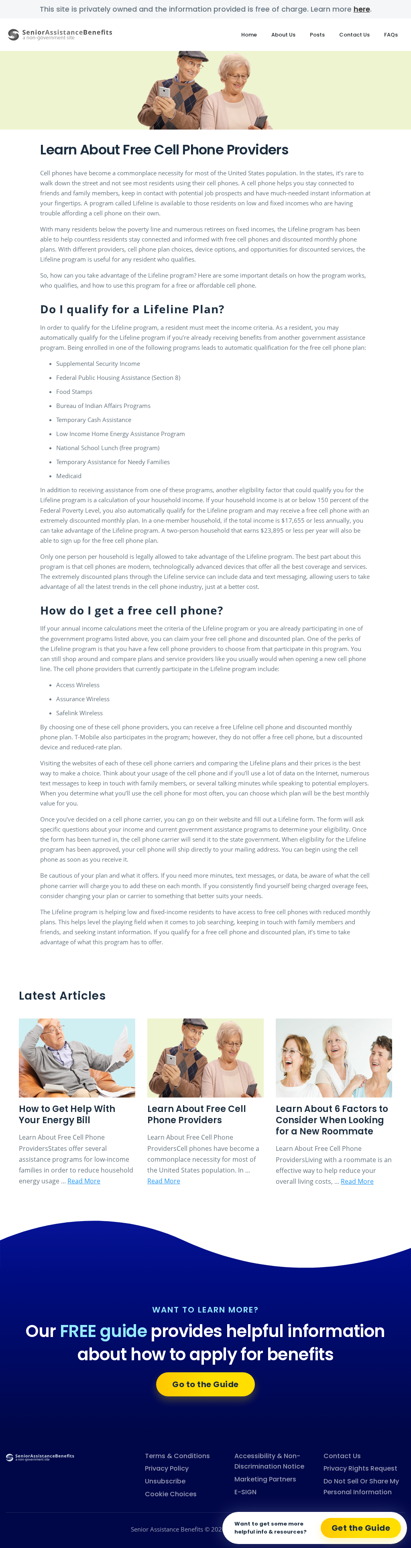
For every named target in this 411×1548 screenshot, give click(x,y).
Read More (83, 1181)
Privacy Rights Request (360, 1468)
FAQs (391, 35)
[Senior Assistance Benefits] (40, 1457)
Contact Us (354, 35)
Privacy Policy (167, 1468)
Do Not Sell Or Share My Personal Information (361, 1487)
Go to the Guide (205, 1384)
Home (249, 35)
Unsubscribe (165, 1481)
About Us (283, 35)
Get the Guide (361, 1528)
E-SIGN (245, 1492)
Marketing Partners (265, 1479)
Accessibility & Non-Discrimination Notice (269, 1461)
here (362, 9)
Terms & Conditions (177, 1456)
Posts (317, 35)
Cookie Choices (171, 1494)
